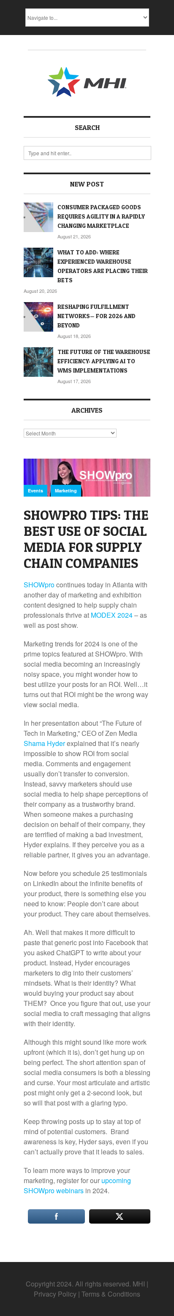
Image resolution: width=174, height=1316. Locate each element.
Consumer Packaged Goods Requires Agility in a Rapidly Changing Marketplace (101, 216)
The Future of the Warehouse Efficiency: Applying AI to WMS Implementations (103, 361)
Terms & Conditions (111, 1294)
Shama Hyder (44, 743)
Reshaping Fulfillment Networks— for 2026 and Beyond (96, 316)
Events (35, 490)
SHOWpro (39, 584)
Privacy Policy (55, 1294)
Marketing (66, 490)
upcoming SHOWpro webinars (77, 1185)
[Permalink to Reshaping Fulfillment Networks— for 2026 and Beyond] (38, 317)
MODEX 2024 (112, 615)
